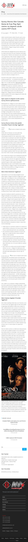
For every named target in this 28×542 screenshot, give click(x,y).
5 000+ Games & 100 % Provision (14, 438)
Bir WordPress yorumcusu (6, 471)
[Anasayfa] (1, 13)
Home (3, 497)
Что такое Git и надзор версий (7, 464)
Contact (4, 507)
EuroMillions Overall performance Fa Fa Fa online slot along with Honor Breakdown (14, 430)
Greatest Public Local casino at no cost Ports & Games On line (14, 421)
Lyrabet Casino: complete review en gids (9, 460)
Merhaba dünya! (15, 471)
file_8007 (3, 463)
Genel (21, 33)
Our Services (5, 502)
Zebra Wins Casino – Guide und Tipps (8, 461)
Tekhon (17, 540)
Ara (2, 447)
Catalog (4, 504)
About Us (4, 499)
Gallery (3, 509)
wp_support (5, 33)
